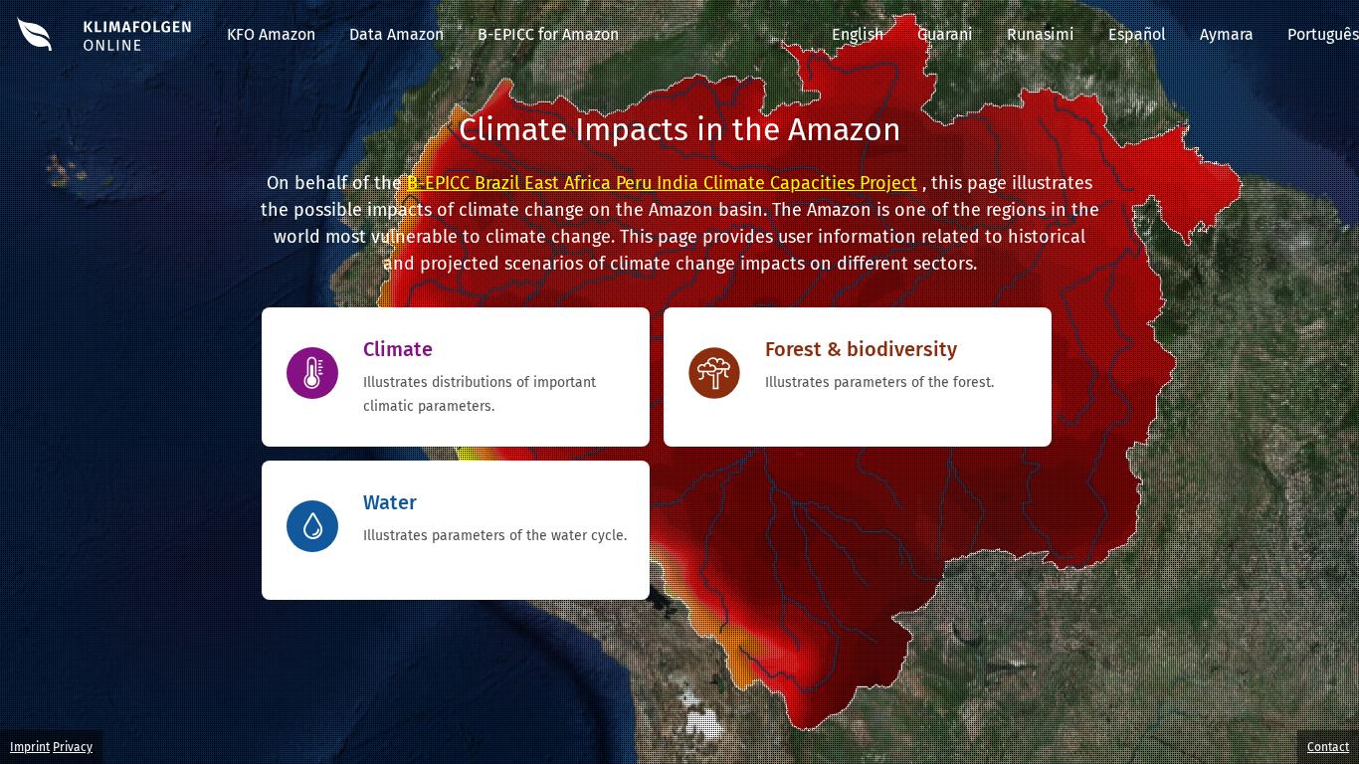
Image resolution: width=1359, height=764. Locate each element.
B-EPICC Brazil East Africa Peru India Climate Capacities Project (662, 183)
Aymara (1227, 34)
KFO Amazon (271, 34)
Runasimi (1040, 34)
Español (1137, 34)
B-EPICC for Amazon (548, 34)
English (857, 34)
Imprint (30, 747)
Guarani (945, 34)
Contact (1328, 747)
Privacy (73, 747)
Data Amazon (396, 34)
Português (1323, 34)
